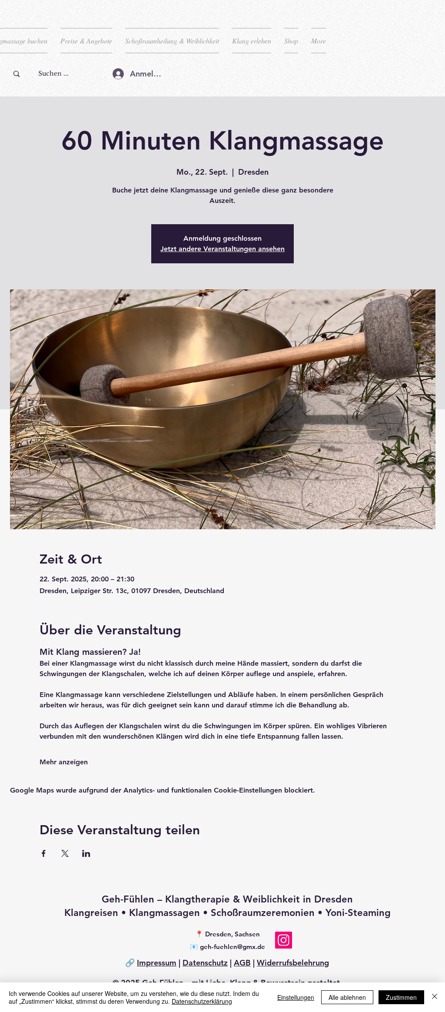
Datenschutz (205, 963)
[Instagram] (283, 940)
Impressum (156, 963)
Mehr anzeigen (64, 762)
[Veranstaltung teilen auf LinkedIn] (86, 853)
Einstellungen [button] (295, 997)
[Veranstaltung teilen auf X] (65, 853)
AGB (242, 963)
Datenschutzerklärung (202, 1001)
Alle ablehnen (347, 997)
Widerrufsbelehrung (293, 963)
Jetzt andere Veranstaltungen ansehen (222, 249)
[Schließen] (434, 997)
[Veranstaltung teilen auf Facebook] (44, 853)
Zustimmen (401, 997)
